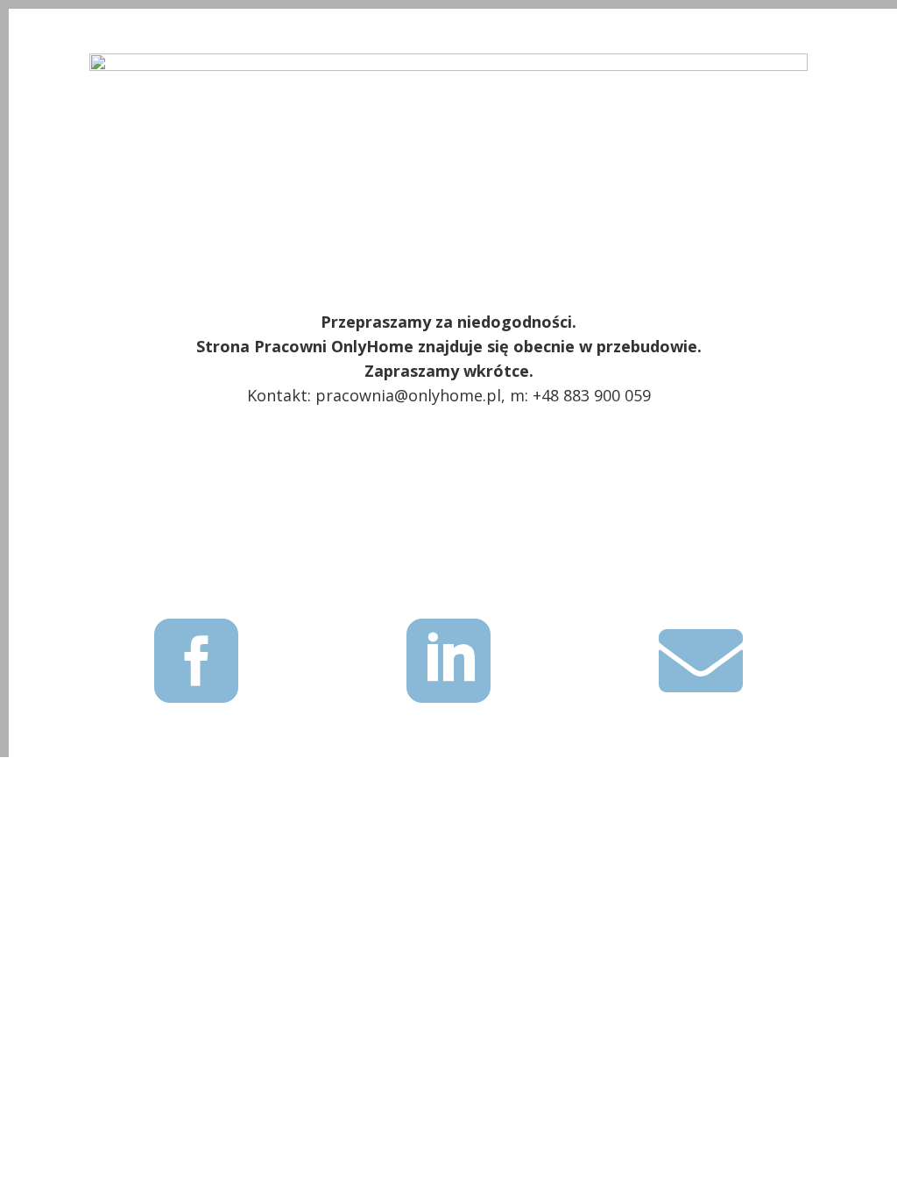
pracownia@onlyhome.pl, (410, 395)
